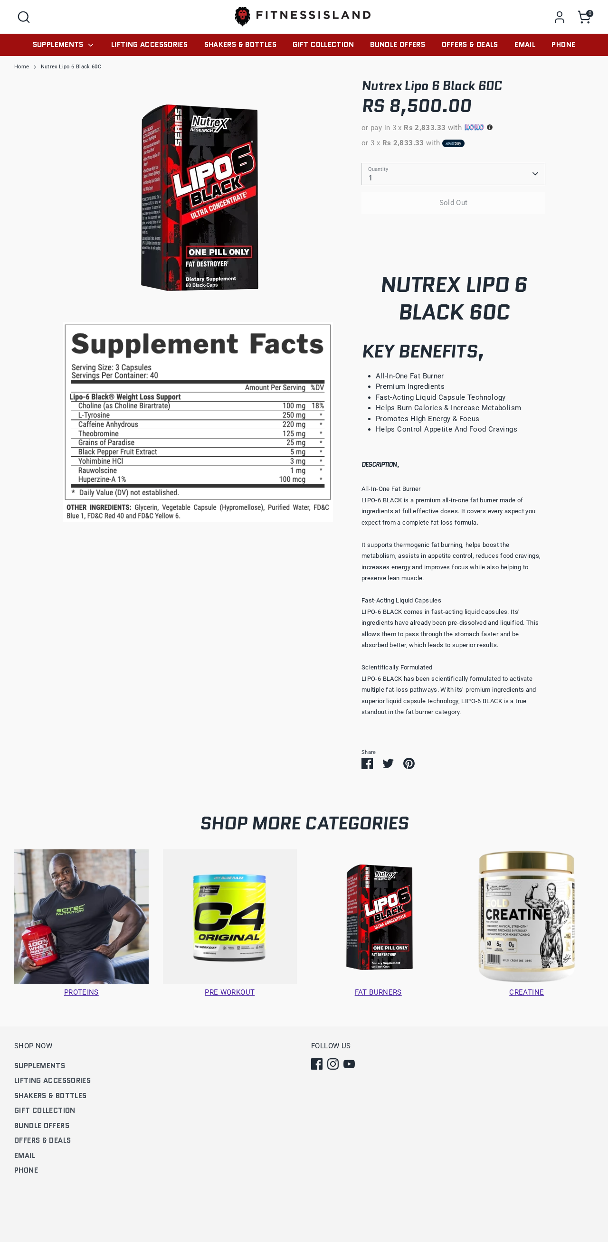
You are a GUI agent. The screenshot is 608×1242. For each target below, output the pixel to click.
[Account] (559, 17)
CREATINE (526, 992)
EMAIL (524, 44)
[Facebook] (317, 1064)
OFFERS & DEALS (470, 44)
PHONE (563, 44)
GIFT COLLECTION (323, 44)
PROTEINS (81, 992)
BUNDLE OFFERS (397, 44)
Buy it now (453, 231)
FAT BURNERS (378, 992)
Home (21, 67)
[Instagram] (333, 1064)
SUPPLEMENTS (59, 44)
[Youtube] (349, 1064)
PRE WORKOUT (230, 992)
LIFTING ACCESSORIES (149, 44)
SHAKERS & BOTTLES (240, 44)
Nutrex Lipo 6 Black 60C (71, 67)
